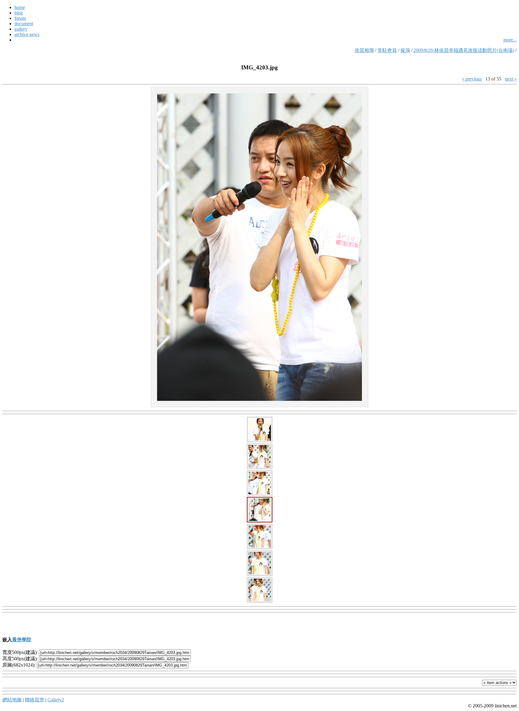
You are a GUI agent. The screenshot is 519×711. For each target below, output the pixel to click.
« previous (472, 78)
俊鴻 (405, 50)
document (23, 23)
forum (20, 18)
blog (18, 12)
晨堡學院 (21, 639)
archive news (26, 34)
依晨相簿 (364, 50)
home (19, 7)
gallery (20, 29)
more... (510, 39)
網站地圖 (12, 699)
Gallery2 (55, 699)
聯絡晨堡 (34, 699)
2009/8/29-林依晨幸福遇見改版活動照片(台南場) (464, 50)
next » (511, 78)
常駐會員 (387, 50)
